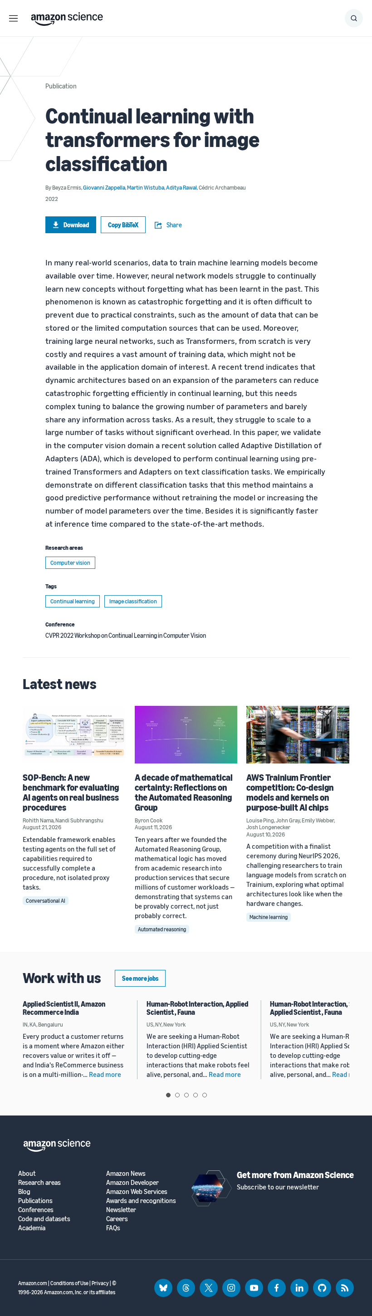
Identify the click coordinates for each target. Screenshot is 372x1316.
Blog (24, 1191)
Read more (105, 1074)
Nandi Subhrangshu (79, 820)
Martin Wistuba (145, 187)
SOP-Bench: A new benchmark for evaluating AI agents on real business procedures (71, 792)
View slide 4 (195, 1095)
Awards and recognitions (141, 1200)
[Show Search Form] (354, 18)
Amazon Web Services (136, 1191)
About (27, 1173)
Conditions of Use (69, 1283)
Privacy (100, 1283)
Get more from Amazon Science (295, 1174)
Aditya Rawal (181, 187)
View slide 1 (168, 1095)
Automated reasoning (162, 929)
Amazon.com (32, 1283)
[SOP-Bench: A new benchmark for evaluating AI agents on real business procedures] (74, 734)
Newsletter (121, 1209)
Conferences (36, 1209)
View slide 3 (186, 1095)
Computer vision (70, 562)
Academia (31, 1227)
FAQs (113, 1227)
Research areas (39, 1182)
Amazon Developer (132, 1182)
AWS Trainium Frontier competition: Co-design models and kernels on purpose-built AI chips (289, 792)
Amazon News (126, 1173)
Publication (61, 86)
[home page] (67, 17)
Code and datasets (44, 1218)
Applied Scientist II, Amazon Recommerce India (64, 1008)
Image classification (133, 601)
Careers (117, 1218)
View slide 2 (177, 1095)
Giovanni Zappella (104, 187)
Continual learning (72, 601)
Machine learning (269, 917)
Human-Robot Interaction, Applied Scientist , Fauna (197, 1008)
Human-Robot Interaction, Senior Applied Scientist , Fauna (319, 1008)
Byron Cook (148, 820)
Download (76, 225)
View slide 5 (204, 1095)
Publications (35, 1200)
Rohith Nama (38, 820)
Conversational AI (45, 900)
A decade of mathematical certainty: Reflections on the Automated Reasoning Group (184, 792)
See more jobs (140, 978)
